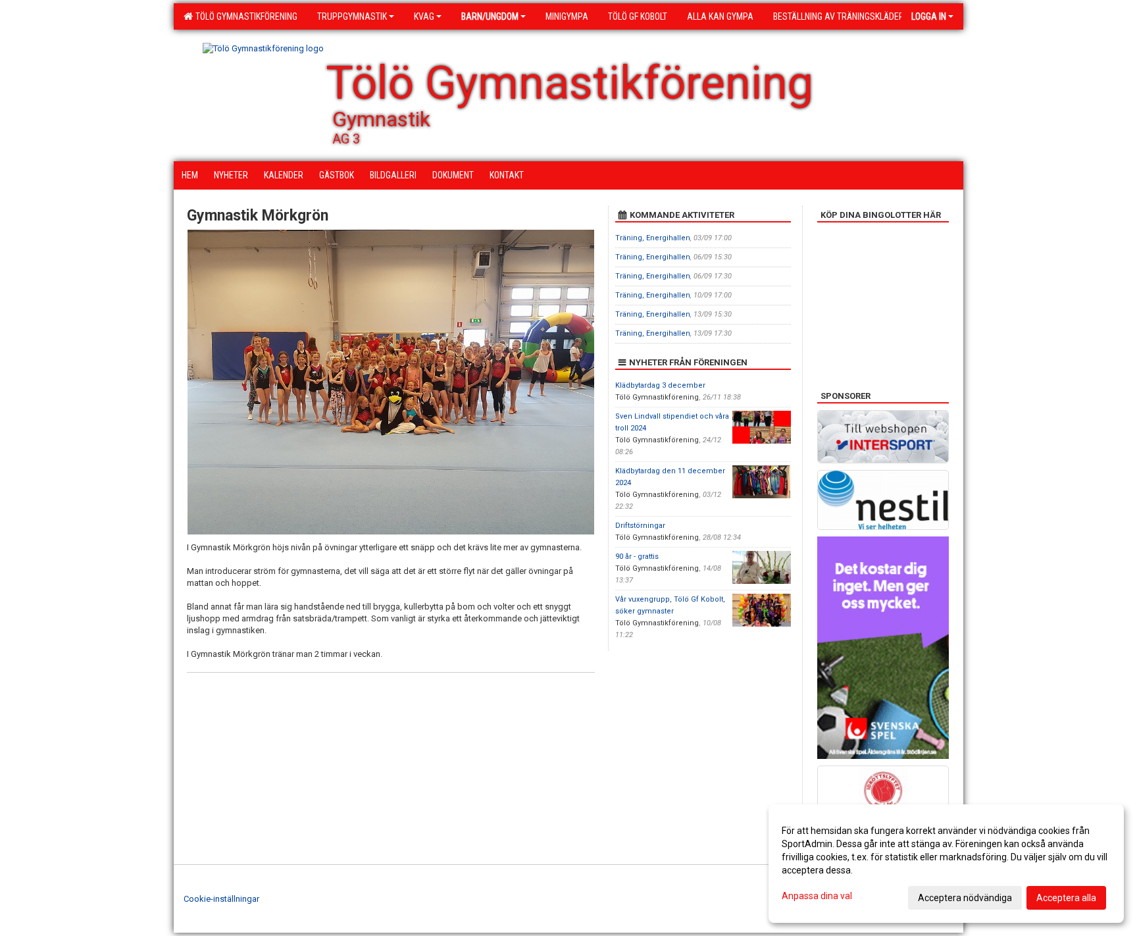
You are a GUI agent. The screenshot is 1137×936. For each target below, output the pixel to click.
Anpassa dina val (817, 896)
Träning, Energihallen (652, 238)
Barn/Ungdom (489, 16)
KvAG (424, 16)
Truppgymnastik (352, 16)
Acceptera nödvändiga (965, 898)
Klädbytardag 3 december (660, 385)
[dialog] (946, 863)
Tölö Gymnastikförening (244, 16)
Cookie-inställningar (221, 899)
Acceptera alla (1066, 898)
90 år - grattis (637, 556)
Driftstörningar (640, 525)
